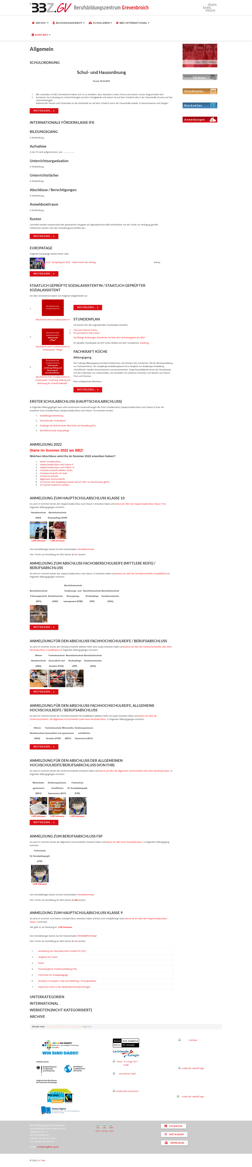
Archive (37, 1016)
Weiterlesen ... (42, 110)
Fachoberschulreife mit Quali (54, 473)
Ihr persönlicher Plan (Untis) (86, 333)
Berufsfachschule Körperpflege (54, 430)
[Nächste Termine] (199, 77)
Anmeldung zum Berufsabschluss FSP (66, 836)
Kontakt (41, 34)
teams (41, 963)
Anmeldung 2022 (46, 444)
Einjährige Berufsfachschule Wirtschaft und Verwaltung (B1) (68, 425)
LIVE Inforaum (39, 540)
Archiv (41, 22)
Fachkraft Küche (90, 351)
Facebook (175, 1126)
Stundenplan (87, 319)
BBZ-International (133, 22)
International (44, 1003)
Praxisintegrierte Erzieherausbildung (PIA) (57, 969)
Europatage (41, 248)
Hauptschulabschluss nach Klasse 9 (56, 464)
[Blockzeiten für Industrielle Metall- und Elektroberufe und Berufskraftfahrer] (199, 105)
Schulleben (101, 22)
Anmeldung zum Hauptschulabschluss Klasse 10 (77, 498)
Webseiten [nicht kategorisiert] (61, 1010)
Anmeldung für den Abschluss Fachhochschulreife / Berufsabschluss (98, 641)
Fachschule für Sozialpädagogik (53, 975)
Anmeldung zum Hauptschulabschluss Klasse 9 (76, 913)
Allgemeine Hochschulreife (52, 479)
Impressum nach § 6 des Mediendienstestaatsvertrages (64, 986)
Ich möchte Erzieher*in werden (54, 484)
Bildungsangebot (69, 22)
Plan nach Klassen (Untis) (85, 330)
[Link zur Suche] (97, 1126)
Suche (97, 1131)
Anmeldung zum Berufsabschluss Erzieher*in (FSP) (62, 951)
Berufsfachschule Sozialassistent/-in (53, 319)
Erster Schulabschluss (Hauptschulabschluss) (76, 401)
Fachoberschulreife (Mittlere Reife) (56, 470)
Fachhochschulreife (49, 476)
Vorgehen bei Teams (48, 957)
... (93, 678)
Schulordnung (45, 62)
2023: (48, 262)
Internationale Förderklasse (53, 420)
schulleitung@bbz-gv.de (48, 1146)
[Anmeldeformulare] (199, 119)
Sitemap (104, 1131)
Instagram (176, 1134)
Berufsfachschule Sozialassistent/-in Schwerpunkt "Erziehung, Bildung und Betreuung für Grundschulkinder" (52, 380)
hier (77, 554)
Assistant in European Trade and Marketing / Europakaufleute (67, 980)
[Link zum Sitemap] (104, 1126)
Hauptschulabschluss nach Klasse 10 (57, 467)
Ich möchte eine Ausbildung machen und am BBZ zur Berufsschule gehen (74, 482)
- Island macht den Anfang (80, 262)
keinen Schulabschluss (50, 461)
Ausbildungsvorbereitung (51, 415)
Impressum (177, 1142)
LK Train (41, 1160)
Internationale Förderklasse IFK (62, 122)
